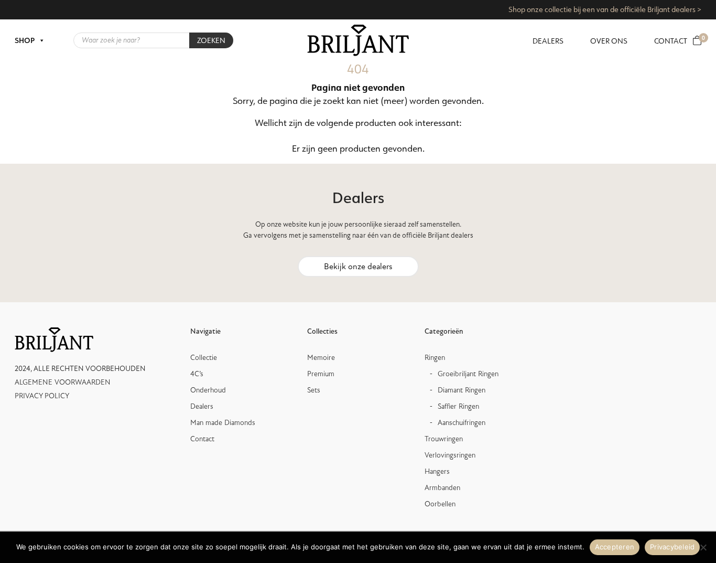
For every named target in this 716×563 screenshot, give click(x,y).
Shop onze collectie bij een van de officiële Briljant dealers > (604, 9)
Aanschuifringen (461, 422)
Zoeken (211, 40)
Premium (320, 373)
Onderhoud (208, 390)
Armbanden (442, 487)
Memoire (321, 357)
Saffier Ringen (458, 406)
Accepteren (615, 547)
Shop (25, 40)
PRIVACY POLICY (42, 395)
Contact (670, 41)
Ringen (435, 357)
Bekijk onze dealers (358, 266)
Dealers (548, 41)
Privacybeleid (672, 547)
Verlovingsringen (450, 455)
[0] (697, 41)
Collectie (203, 357)
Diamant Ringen (461, 390)
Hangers (437, 471)
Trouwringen (444, 438)
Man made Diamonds (222, 422)
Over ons (608, 41)
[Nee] (703, 547)
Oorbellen (440, 504)
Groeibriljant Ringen (468, 373)
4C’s (196, 373)
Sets (313, 390)
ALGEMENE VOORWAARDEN (63, 382)
